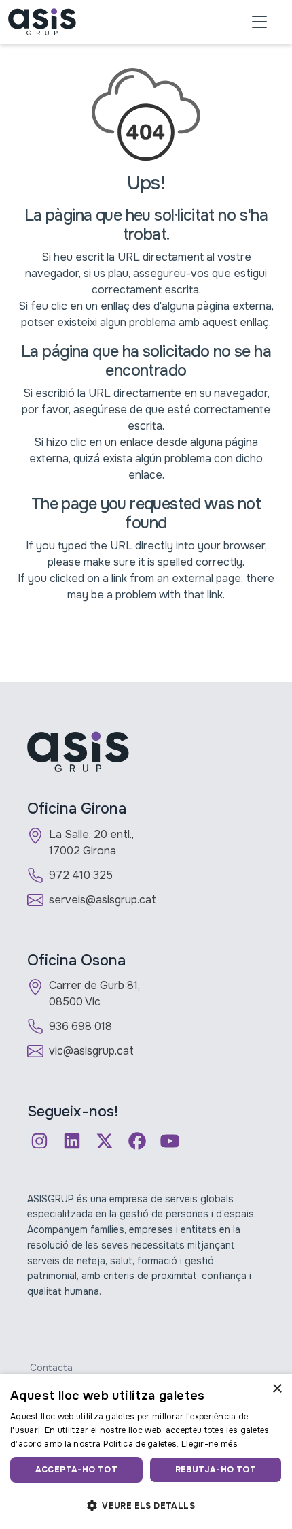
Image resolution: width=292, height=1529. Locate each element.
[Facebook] (137, 1141)
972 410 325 (81, 875)
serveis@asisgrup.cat (102, 899)
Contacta (51, 1368)
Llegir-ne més (209, 1443)
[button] (146, 1505)
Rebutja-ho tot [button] (216, 1469)
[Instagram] (39, 1141)
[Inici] (42, 21)
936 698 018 (80, 1026)
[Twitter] (104, 1141)
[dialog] (146, 1451)
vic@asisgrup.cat (91, 1051)
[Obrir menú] (259, 22)
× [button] (277, 1389)
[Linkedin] (72, 1141)
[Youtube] (170, 1141)
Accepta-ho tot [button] (76, 1469)
